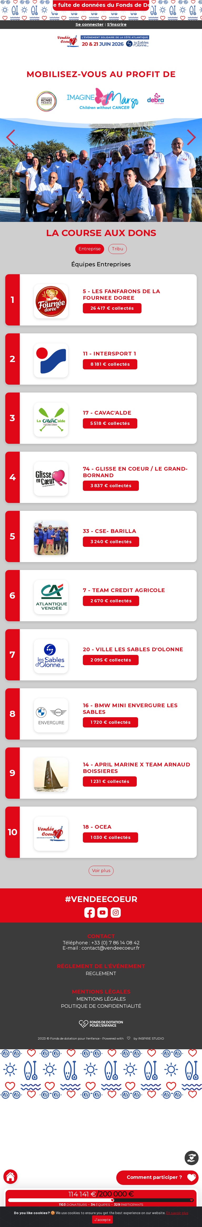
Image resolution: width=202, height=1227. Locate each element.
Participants (128, 1204)
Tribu (117, 248)
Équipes (100, 1204)
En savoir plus (177, 1212)
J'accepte (102, 1219)
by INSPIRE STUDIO (149, 1038)
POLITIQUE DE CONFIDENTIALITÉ (101, 1006)
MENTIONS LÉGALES (101, 999)
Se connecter (89, 24)
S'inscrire (117, 24)
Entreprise (90, 248)
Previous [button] (11, 137)
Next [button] (191, 137)
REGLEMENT (101, 973)
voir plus (101, 870)
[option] (101, 137)
